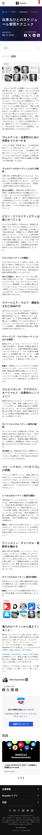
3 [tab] (23, 778)
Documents (16, 654)
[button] (3, 3)
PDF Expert (34, 654)
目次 (5, 48)
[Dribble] (10, 810)
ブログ (13, 12)
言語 (4, 802)
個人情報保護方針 (21, 827)
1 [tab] (18, 778)
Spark (25, 654)
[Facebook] (14, 810)
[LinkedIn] (26, 679)
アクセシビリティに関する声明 (21, 830)
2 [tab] (21, 778)
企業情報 (6, 789)
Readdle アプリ (10, 795)
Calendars (23, 12)
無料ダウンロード (21, 724)
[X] (19, 810)
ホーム (4, 12)
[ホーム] (38, 2)
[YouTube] (27, 810)
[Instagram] (23, 810)
